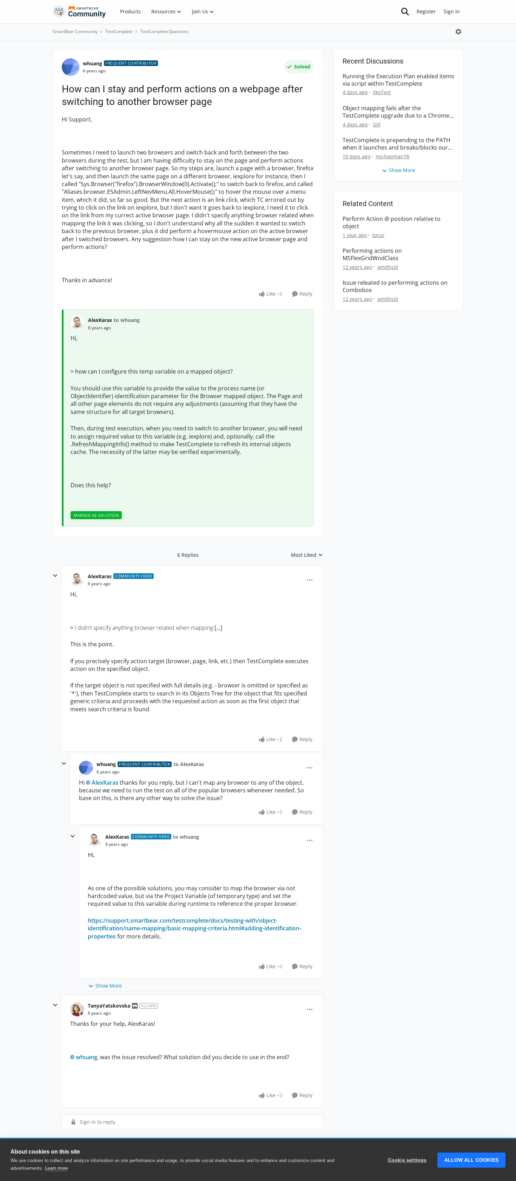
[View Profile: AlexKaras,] (78, 324)
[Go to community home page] (79, 11)
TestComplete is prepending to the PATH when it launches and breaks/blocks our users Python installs (396, 144)
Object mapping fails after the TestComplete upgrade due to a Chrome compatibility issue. (396, 112)
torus (378, 235)
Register (426, 11)
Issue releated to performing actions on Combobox (395, 286)
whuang (92, 63)
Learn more (56, 1168)
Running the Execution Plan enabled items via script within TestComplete (398, 80)
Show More (108, 985)
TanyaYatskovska (109, 1005)
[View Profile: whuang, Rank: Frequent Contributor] (70, 67)
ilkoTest (382, 92)
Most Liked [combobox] (307, 555)
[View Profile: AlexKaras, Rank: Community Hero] (77, 580)
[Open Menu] (458, 32)
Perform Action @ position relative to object (392, 222)
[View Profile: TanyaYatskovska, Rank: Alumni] (77, 1009)
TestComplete (119, 31)
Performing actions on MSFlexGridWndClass (372, 254)
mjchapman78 (392, 156)
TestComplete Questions (164, 31)
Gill (377, 124)
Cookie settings (407, 1160)
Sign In (452, 11)
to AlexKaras (188, 764)
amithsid (387, 267)
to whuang (127, 320)
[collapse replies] (55, 576)
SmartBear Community (75, 31)
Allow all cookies (471, 1160)
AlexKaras (100, 320)
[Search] (405, 11)
